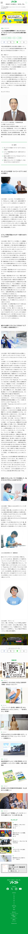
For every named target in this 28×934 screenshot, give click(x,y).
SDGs (14, 37)
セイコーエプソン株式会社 (6, 37)
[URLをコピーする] (24, 42)
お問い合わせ (14, 912)
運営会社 (14, 919)
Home (2, 5)
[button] (4, 42)
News (14, 909)
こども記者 (19, 37)
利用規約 (14, 916)
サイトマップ (14, 921)
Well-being (14, 905)
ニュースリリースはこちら (14, 913)
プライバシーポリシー (14, 918)
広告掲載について (14, 915)
